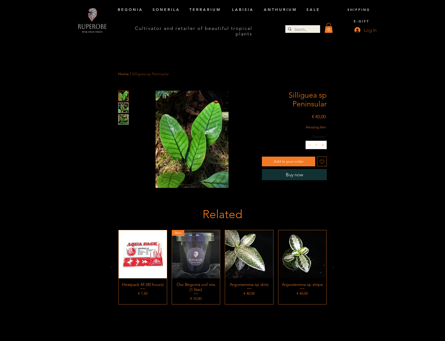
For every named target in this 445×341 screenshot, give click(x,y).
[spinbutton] (316, 145)
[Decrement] (309, 145)
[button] (328, 28)
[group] (222, 267)
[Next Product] (333, 267)
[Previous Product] (111, 267)
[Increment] (323, 145)
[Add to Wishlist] (322, 161)
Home (123, 74)
